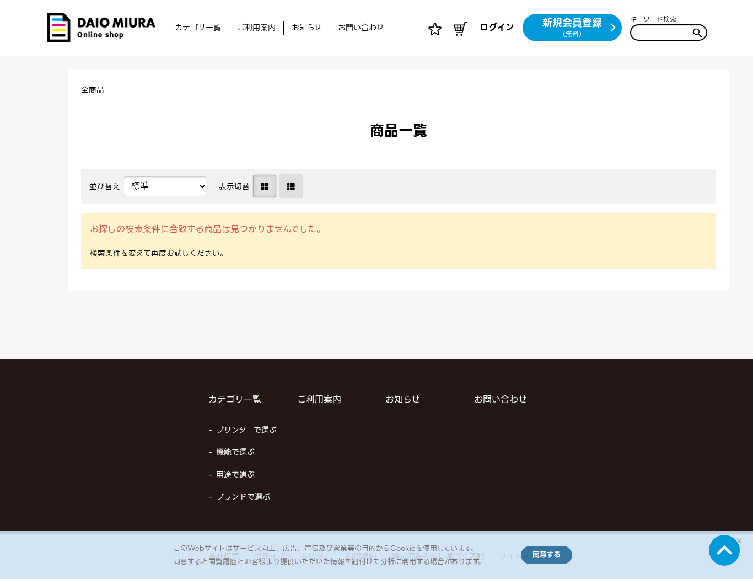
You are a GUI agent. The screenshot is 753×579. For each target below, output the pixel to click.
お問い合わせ (361, 28)
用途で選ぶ (235, 475)
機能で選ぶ (235, 452)
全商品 (92, 90)
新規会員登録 (572, 27)
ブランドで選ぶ (243, 497)
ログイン (497, 27)
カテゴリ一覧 (198, 28)
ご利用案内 (256, 28)
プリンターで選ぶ (246, 430)
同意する (547, 554)
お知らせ (307, 28)
